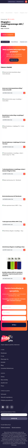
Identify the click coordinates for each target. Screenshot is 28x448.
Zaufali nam (4, 383)
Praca (2, 386)
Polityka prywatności (7, 400)
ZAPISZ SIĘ (14, 418)
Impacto (16, 12)
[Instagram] (7, 407)
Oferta (2, 12)
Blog (2, 365)
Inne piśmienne (9, 12)
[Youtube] (12, 407)
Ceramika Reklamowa (7, 368)
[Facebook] (3, 407)
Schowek (3, 394)
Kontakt (3, 362)
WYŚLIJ (14, 325)
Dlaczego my (4, 359)
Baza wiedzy (4, 379)
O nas (2, 356)
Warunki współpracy (7, 397)
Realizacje (4, 353)
